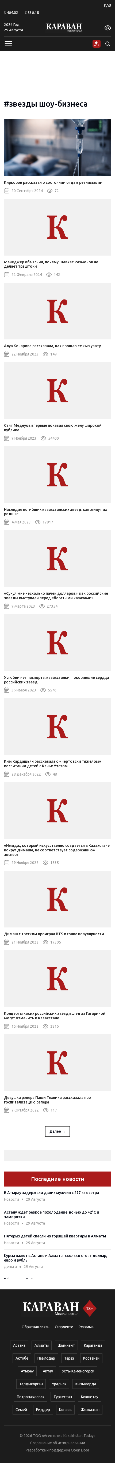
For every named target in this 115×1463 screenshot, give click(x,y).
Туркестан (62, 1397)
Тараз (69, 1358)
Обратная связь (35, 1327)
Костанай (91, 1358)
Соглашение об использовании (57, 1443)
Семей (21, 1410)
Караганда (93, 1345)
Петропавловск (30, 1397)
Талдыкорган (31, 1384)
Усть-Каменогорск (78, 1371)
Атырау (27, 1371)
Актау (48, 1371)
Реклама (86, 1327)
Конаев (65, 1410)
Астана (19, 1345)
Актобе (22, 1358)
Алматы (41, 1345)
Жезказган (90, 1410)
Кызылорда (85, 1384)
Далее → (57, 1131)
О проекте (64, 1327)
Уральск (59, 1384)
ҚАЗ (107, 5)
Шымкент (66, 1345)
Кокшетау (89, 1397)
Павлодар (46, 1358)
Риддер (43, 1410)
